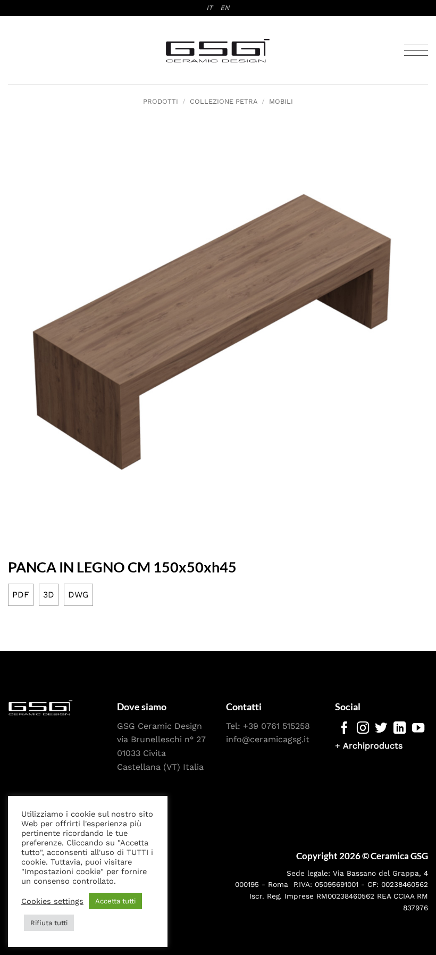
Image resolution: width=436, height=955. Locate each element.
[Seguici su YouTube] (418, 729)
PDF (20, 594)
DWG (78, 594)
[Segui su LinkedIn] (399, 729)
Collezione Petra (223, 101)
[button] (416, 50)
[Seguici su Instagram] (363, 729)
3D (48, 594)
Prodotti (160, 101)
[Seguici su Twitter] (381, 729)
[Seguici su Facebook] (344, 729)
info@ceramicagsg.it (267, 739)
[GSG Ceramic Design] (218, 50)
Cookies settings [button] (52, 901)
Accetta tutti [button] (115, 901)
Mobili (281, 101)
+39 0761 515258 (276, 726)
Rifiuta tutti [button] (49, 923)
